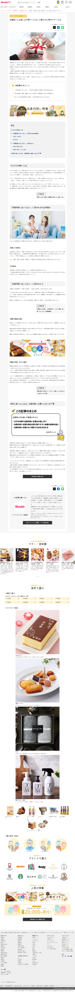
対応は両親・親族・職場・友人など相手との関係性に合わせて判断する (34, 93)
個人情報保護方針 (8, 985)
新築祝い (3, 945)
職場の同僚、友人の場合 (19, 149)
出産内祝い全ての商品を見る (37, 919)
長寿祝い (3, 949)
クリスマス (34, 956)
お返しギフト (21, 935)
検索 (39, 2)
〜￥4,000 (57, 598)
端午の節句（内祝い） (22, 952)
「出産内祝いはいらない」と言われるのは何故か (25, 133)
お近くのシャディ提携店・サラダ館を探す (37, 522)
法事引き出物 (20, 945)
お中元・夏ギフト (4, 6)
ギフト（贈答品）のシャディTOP (66, 932)
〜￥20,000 (41, 602)
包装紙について (65, 945)
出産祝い (56, 6)
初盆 (33, 949)
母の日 (33, 942)
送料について (65, 942)
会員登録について (65, 939)
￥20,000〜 (58, 602)
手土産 (33, 937)
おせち (33, 961)
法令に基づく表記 (17, 985)
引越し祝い (3, 947)
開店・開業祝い (4, 956)
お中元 (33, 945)
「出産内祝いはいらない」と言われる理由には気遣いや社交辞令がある (34, 90)
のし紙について (65, 944)
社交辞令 (15, 139)
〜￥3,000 (41, 598)
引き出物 (20, 959)
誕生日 (2, 942)
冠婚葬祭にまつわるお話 (6, 972)
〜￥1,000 (8, 598)
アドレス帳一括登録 (51, 948)
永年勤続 (3, 961)
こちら (13, 982)
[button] (36, 576)
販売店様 (51, 985)
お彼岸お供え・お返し (37, 952)
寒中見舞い (34, 959)
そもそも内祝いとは (17, 130)
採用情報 (46, 985)
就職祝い (3, 964)
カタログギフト (13, 6)
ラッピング (49, 945)
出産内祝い (21, 6)
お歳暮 (33, 954)
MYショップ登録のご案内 (67, 951)
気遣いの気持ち (17, 136)
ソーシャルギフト (51, 940)
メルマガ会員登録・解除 (67, 949)
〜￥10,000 (25, 602)
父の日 (33, 944)
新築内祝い (20, 942)
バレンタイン (35, 939)
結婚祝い (3, 939)
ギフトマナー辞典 (4, 974)
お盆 (33, 947)
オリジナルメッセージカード (52, 943)
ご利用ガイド (65, 937)
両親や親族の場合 (18, 146)
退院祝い (3, 957)
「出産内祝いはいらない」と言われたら (23, 143)
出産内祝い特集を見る (37, 476)
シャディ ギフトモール (6, 10)
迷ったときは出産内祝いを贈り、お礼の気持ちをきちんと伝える (32, 97)
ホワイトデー (35, 940)
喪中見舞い (34, 964)
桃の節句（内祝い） (22, 951)
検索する (19, 3)
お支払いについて (65, 940)
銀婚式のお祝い (4, 954)
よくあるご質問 (65, 947)
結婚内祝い (30, 6)
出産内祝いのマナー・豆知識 (25, 10)
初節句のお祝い (4, 944)
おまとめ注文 (50, 947)
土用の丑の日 (35, 962)
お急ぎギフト (50, 939)
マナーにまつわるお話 (5, 971)
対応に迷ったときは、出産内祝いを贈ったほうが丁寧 (26, 153)
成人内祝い (20, 949)
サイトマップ (26, 985)
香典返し (47, 6)
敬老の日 (34, 951)
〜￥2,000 (24, 598)
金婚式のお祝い (4, 952)
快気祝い (39, 6)
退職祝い (3, 966)
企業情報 (33, 985)
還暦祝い (3, 951)
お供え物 (20, 962)
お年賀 (33, 957)
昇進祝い (3, 959)
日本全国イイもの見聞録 (23, 964)
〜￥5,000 (8, 602)
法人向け (68, 6)
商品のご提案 (39, 985)
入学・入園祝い (4, 962)
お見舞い (20, 960)
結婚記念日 (3, 940)
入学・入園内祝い (21, 947)
